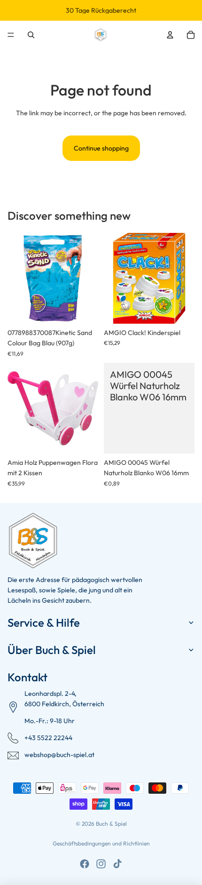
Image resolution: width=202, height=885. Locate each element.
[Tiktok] (117, 863)
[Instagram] (101, 863)
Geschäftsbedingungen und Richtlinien (101, 843)
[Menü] (11, 35)
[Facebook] (84, 863)
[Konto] (170, 34)
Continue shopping (101, 148)
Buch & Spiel (111, 823)
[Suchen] (31, 34)
